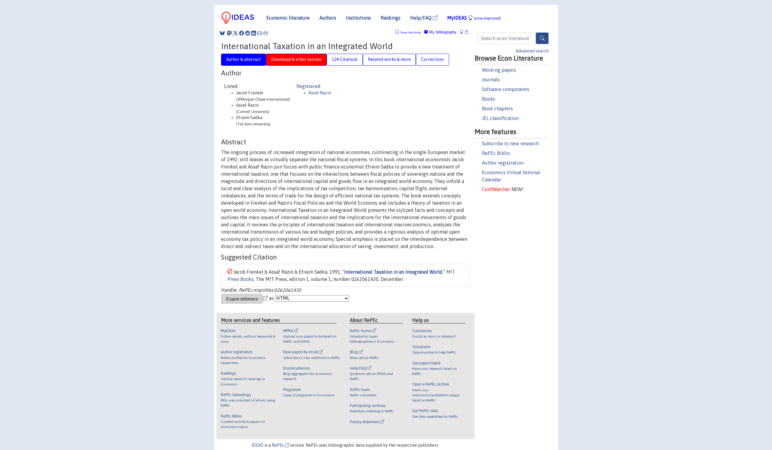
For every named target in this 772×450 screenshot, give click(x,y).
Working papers (499, 70)
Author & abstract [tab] (243, 59)
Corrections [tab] (432, 59)
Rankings (390, 17)
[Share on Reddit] (247, 33)
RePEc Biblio (496, 153)
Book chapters (497, 108)
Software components (505, 89)
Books (488, 99)
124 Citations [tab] (345, 59)
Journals (491, 79)
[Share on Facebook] (241, 33)
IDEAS (258, 445)
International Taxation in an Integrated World (393, 272)
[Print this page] (265, 33)
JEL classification (500, 118)
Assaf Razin (319, 92)
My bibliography (442, 32)
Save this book (410, 32)
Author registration (503, 162)
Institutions (358, 17)
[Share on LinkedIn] (253, 33)
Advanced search (532, 51)
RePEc (278, 445)
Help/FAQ (421, 17)
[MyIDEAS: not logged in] (463, 32)
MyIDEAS (474, 17)
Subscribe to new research (510, 143)
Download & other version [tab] (296, 59)
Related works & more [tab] (389, 59)
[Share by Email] (259, 33)
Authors (327, 17)
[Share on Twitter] (235, 33)
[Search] (542, 38)
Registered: (308, 86)
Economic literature (288, 17)
